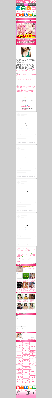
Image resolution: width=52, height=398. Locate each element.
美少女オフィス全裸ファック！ (29, 336)
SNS (26, 358)
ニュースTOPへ (18, 17)
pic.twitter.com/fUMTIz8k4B (25, 98)
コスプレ (26, 365)
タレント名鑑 (26, 17)
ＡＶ (19, 353)
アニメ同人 (18, 11)
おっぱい (26, 381)
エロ (32, 343)
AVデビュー (32, 358)
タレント (26, 374)
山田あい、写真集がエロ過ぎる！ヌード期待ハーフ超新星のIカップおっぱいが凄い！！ (26, 290)
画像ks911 (26, 355)
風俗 (33, 11)
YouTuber (19, 347)
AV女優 (33, 377)
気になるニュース (26, 349)
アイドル (19, 382)
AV (19, 350)
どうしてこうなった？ (19, 371)
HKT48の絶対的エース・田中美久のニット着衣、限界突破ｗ (26, 300)
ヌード (32, 374)
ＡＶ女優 (26, 343)
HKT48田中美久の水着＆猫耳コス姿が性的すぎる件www (19, 300)
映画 (32, 379)
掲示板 (28, 11)
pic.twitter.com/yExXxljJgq (25, 106)
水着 (19, 345)
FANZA (33, 381)
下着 (33, 356)
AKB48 (26, 362)
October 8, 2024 (23, 101)
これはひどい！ (19, 379)
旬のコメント (30, 17)
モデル (19, 363)
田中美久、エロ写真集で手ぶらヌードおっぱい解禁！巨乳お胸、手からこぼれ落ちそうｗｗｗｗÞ (25, 311)
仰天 (33, 361)
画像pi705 (32, 351)
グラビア (32, 348)
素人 (19, 374)
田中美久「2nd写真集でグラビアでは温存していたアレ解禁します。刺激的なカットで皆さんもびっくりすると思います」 (32, 312)
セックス (32, 367)
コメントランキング (34, 17)
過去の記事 (22, 17)
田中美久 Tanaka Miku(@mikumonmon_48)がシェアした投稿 (29, 142)
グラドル (19, 377)
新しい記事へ (33, 263)
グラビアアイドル (33, 370)
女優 (26, 353)
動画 (26, 372)
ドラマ (26, 370)
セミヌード (19, 365)
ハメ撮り (26, 345)
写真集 (19, 356)
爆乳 (19, 358)
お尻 (19, 368)
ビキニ (19, 342)
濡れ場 (26, 360)
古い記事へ (19, 261)
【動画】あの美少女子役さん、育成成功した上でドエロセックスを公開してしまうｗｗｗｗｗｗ (19, 281)
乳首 (26, 368)
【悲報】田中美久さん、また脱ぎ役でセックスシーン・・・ (32, 300)
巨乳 (19, 361)
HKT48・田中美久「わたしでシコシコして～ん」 (19, 310)
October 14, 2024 (24, 109)
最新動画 (23, 11)
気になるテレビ (33, 364)
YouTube (26, 377)
